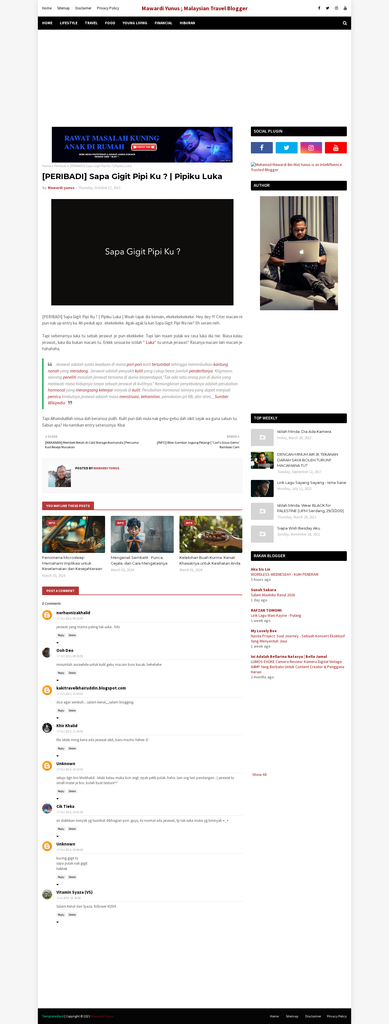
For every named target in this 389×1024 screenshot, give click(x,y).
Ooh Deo (64, 650)
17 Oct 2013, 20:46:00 (70, 850)
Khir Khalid (66, 725)
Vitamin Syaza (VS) (74, 892)
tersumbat (161, 364)
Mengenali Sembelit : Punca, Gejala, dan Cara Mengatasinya (139, 560)
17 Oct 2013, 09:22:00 (70, 619)
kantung (220, 364)
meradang (79, 371)
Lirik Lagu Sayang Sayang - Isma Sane (311, 482)
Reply (61, 635)
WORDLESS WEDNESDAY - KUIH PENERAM (284, 574)
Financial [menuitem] (163, 23)
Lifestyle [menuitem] (68, 23)
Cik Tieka (65, 806)
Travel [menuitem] (91, 23)
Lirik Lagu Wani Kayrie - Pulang (276, 615)
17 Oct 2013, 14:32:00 (70, 769)
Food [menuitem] (110, 23)
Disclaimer (83, 8)
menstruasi (129, 396)
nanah (53, 371)
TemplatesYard (53, 1016)
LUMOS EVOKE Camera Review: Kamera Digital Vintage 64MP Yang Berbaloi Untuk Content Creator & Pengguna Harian (297, 666)
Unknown (65, 763)
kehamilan (150, 396)
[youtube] (344, 8)
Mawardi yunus (61, 187)
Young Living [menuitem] (135, 23)
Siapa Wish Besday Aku (298, 528)
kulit (139, 371)
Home (47, 8)
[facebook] (319, 8)
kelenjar (106, 390)
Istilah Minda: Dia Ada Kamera (304, 431)
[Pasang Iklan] (142, 161)
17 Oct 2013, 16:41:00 (70, 812)
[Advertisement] (194, 78)
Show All (259, 774)
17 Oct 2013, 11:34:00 (70, 731)
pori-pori (134, 364)
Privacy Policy (108, 8)
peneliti (69, 377)
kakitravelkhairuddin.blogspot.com (91, 688)
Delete (72, 635)
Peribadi (60, 166)
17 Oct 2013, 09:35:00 (70, 656)
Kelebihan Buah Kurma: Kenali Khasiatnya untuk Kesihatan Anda (209, 560)
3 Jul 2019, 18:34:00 (69, 898)
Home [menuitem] (47, 23)
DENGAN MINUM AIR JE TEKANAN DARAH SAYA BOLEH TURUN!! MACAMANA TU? (307, 460)
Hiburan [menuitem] (187, 23)
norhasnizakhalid (73, 612)
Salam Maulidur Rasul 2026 (273, 594)
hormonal (56, 390)
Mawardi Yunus (102, 1016)
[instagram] (336, 8)
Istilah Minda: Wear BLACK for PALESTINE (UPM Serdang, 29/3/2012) (310, 508)
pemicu (54, 396)
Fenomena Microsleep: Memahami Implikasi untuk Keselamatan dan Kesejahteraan (72, 563)
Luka (150, 342)
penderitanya (201, 371)
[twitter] (327, 8)
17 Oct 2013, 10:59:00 (70, 694)
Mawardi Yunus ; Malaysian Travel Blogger (195, 8)
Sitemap (63, 8)
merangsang (87, 390)
